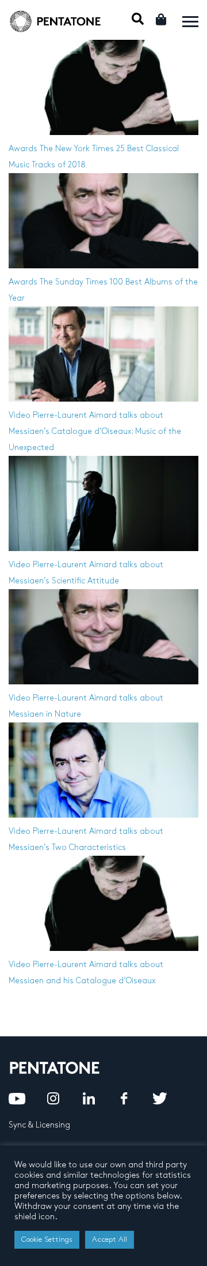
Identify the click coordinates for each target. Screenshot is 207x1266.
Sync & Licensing (39, 1125)
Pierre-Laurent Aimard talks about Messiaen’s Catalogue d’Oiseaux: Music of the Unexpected (95, 431)
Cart (162, 19)
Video (19, 415)
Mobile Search (138, 19)
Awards (23, 148)
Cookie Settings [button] (46, 1239)
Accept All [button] (109, 1239)
